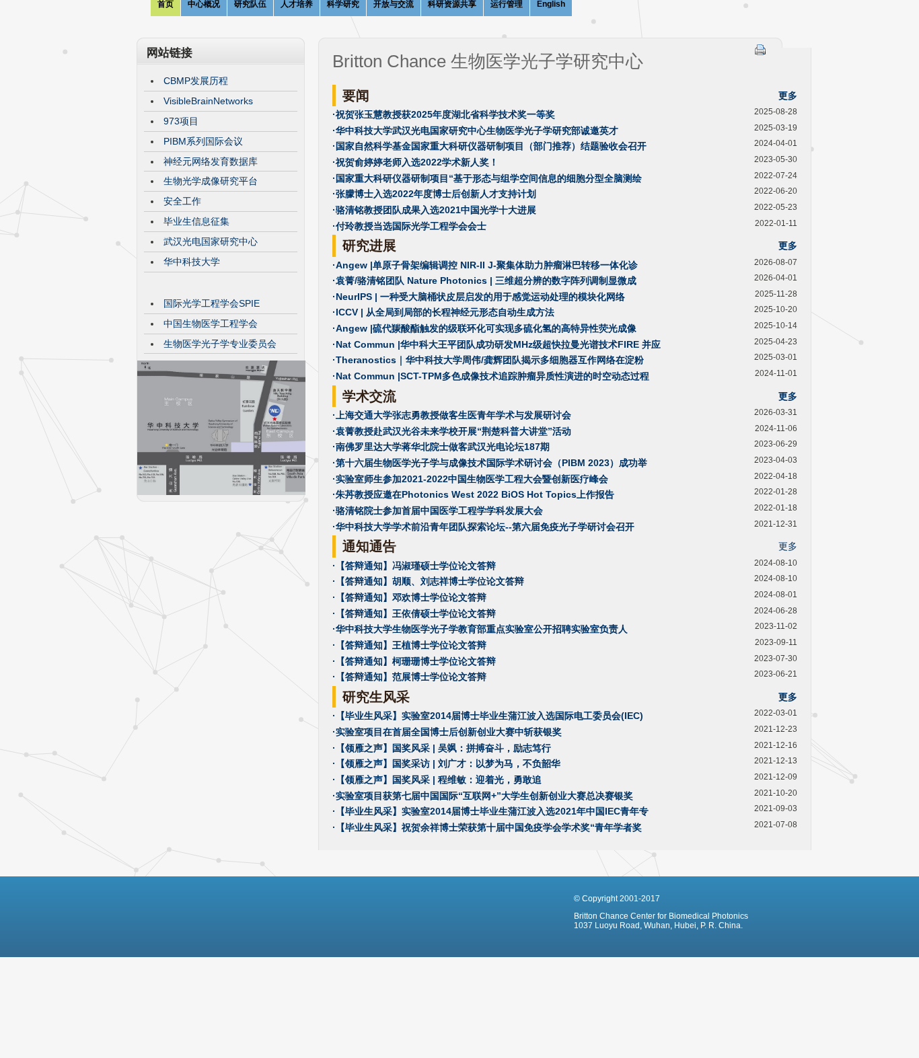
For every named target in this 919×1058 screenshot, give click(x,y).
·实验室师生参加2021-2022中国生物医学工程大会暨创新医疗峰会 (470, 479)
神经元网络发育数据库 (210, 161)
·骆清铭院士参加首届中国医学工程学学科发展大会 (437, 510)
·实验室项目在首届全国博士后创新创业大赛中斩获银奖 (447, 731)
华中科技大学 (191, 261)
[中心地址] (221, 491)
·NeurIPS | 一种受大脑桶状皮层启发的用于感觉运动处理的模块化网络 (478, 296)
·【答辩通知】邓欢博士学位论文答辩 (409, 597)
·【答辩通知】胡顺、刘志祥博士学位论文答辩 (428, 581)
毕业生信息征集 (196, 221)
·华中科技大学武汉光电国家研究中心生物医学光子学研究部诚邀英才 (475, 130)
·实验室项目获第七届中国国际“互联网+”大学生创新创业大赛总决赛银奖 (482, 795)
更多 (787, 95)
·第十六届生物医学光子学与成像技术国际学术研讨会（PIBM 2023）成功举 (489, 462)
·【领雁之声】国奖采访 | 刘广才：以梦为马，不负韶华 (446, 763)
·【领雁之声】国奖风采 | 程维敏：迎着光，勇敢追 (437, 779)
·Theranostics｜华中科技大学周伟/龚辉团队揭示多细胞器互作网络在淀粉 (488, 359)
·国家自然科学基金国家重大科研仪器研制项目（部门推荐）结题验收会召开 (489, 146)
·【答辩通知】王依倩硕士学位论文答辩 (414, 613)
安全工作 (182, 201)
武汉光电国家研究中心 (210, 241)
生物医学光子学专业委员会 (220, 343)
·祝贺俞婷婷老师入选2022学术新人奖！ (415, 162)
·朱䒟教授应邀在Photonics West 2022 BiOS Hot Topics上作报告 (473, 494)
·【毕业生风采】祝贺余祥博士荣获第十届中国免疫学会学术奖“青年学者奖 (487, 827)
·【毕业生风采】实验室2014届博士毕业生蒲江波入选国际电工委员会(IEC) (487, 715)
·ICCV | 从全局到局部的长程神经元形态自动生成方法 (443, 312)
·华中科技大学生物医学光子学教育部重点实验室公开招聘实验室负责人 (480, 629)
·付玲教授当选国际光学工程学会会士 (409, 226)
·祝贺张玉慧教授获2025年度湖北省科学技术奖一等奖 (443, 114)
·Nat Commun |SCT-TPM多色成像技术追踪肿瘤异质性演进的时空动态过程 (490, 376)
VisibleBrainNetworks (208, 101)
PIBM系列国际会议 (203, 141)
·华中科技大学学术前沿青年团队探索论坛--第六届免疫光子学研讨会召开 (483, 526)
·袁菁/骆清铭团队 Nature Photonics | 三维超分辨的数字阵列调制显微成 (484, 280)
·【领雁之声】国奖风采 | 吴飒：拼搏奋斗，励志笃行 (441, 748)
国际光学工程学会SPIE (211, 303)
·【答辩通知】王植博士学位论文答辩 (409, 645)
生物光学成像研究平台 (210, 181)
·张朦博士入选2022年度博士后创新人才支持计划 (434, 193)
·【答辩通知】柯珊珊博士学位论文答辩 (414, 661)
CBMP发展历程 (195, 80)
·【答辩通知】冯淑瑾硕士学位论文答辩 (414, 565)
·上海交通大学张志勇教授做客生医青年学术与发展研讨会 (451, 415)
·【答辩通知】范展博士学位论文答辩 (409, 676)
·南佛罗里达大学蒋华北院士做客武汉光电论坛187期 (441, 446)
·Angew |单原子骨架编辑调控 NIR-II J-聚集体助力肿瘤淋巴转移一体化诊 (485, 265)
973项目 (180, 121)
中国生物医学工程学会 (210, 323)
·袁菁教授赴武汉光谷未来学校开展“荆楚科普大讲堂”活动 (451, 431)
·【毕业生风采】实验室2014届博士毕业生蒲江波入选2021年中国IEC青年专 (490, 811)
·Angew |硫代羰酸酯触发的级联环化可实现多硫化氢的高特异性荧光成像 (484, 328)
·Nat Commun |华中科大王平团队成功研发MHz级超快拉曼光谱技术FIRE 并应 (496, 344)
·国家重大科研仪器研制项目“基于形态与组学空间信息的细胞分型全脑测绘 (487, 178)
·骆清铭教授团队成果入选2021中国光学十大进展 (434, 209)
